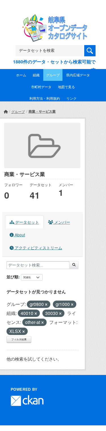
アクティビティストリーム (38, 247)
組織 (36, 74)
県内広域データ (78, 74)
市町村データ (41, 86)
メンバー (61, 222)
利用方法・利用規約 (44, 98)
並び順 (12, 276)
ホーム (21, 74)
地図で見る (66, 86)
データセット (26, 222)
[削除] (46, 304)
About (19, 234)
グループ (53, 74)
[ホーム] (6, 111)
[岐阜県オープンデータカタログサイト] (53, 18)
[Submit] (74, 265)
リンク (71, 98)
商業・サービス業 (42, 111)
